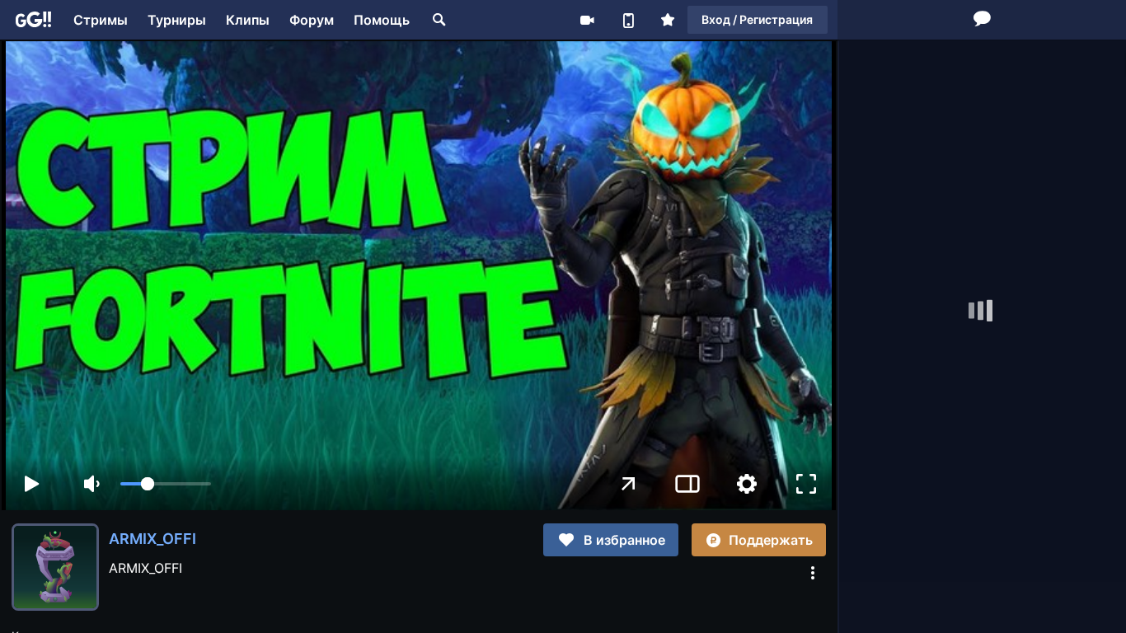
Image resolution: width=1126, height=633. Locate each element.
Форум (311, 20)
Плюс (667, 19)
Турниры (177, 20)
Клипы (248, 20)
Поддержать (771, 540)
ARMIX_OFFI (152, 538)
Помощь (382, 20)
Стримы (100, 20)
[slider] (165, 483)
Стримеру (586, 19)
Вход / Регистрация (757, 19)
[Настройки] (747, 484)
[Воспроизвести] (31, 484)
